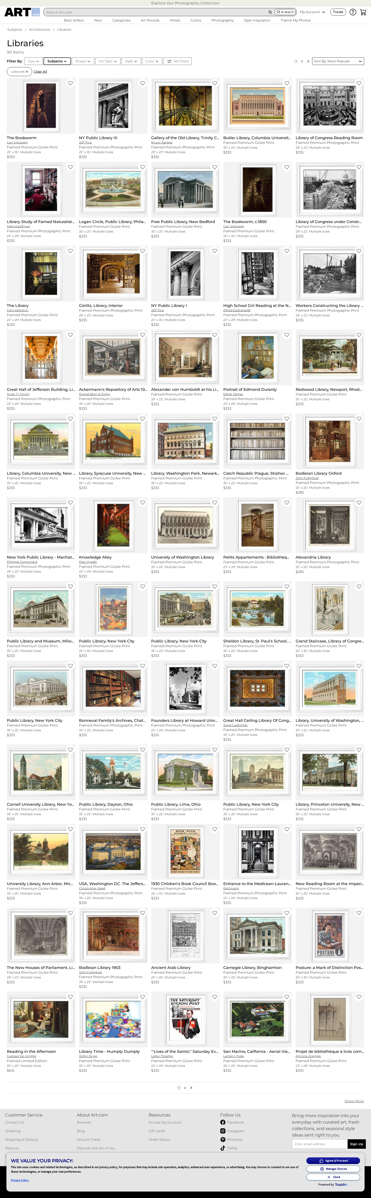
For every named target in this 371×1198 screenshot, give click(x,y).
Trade (338, 12)
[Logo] (22, 12)
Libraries (64, 30)
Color (150, 61)
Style (129, 61)
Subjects (14, 30)
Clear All (40, 71)
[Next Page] (308, 61)
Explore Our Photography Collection (185, 3)
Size (31, 61)
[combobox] (155, 12)
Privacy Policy (20, 1180)
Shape (80, 61)
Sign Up (356, 1144)
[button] (185, 3)
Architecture (39, 30)
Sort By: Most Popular (332, 61)
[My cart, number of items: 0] (363, 12)
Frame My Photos (296, 20)
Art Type (106, 61)
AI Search (287, 12)
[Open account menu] (323, 12)
